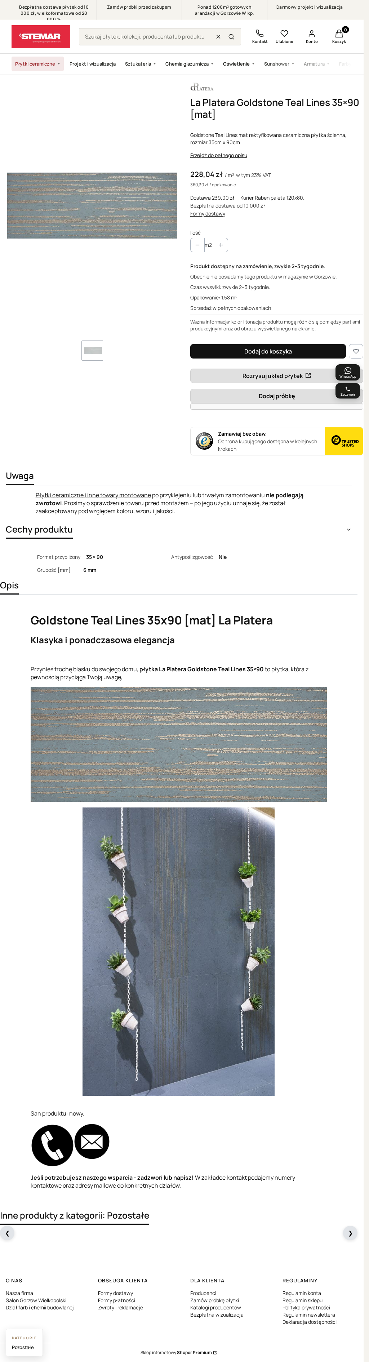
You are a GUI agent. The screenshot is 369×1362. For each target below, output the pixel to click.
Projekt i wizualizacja (93, 64)
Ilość (195, 232)
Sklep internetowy (176, 1352)
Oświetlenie (236, 64)
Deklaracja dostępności (310, 1321)
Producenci (203, 1293)
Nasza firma (19, 1293)
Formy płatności (116, 1300)
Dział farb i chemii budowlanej (40, 1307)
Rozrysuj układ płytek (273, 376)
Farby (345, 64)
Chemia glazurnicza (187, 64)
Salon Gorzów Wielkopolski (36, 1300)
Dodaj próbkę (277, 396)
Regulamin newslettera (309, 1314)
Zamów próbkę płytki (214, 1300)
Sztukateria (138, 64)
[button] (231, 36)
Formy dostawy (207, 213)
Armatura (314, 64)
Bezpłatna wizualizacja (217, 1314)
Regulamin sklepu (303, 1300)
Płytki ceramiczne (35, 64)
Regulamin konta (302, 1293)
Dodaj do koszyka (268, 351)
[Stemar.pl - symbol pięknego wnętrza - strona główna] (41, 36)
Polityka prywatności (306, 1307)
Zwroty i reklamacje (120, 1307)
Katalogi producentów (215, 1307)
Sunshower (276, 64)
